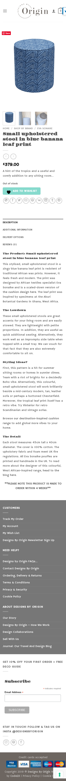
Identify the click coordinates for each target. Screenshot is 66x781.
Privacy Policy (31, 776)
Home (6, 128)
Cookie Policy (12, 597)
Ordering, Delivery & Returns (22, 576)
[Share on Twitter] (19, 201)
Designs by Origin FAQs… (20, 561)
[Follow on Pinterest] (14, 742)
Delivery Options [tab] (13, 237)
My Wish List (11, 533)
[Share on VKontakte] (39, 201)
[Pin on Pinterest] (33, 201)
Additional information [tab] (17, 229)
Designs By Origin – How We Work (26, 625)
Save (8, 33)
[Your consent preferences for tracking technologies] (59, 774)
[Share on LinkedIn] (46, 201)
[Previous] (8, 69)
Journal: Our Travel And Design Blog (27, 646)
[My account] (54, 11)
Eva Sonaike (44, 128)
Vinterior (29, 405)
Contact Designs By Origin (21, 568)
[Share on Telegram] (59, 201)
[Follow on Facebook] (21, 742)
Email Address (14, 692)
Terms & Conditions (16, 582)
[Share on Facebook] (13, 201)
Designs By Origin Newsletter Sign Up (28, 540)
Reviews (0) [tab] (10, 244)
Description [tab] (10, 222)
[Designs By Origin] (33, 11)
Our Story (9, 618)
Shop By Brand (23, 128)
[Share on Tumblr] (52, 201)
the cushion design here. (20, 292)
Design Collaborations (18, 632)
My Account (10, 526)
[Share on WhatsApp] (6, 201)
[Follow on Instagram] (6, 742)
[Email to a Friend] (26, 201)
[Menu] (5, 10)
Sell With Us (11, 639)
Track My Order (13, 519)
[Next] (57, 69)
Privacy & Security (15, 590)
